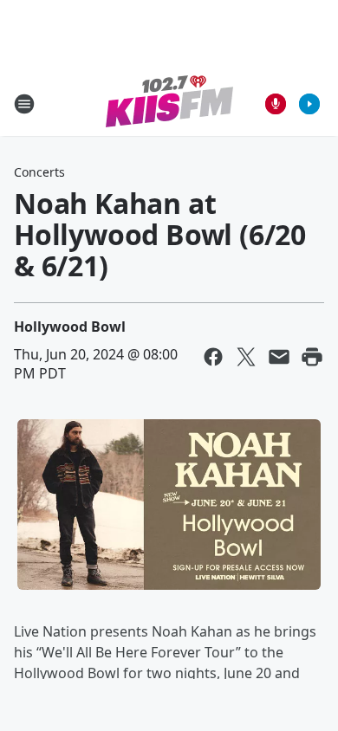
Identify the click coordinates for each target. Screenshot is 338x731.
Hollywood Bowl (70, 326)
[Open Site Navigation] (24, 104)
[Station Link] (169, 103)
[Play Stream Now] (309, 104)
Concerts (39, 172)
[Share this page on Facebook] (213, 357)
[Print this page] (312, 357)
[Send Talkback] (275, 104)
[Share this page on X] (246, 357)
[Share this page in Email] (279, 357)
